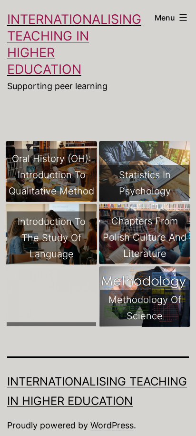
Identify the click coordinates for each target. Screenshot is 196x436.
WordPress (112, 425)
